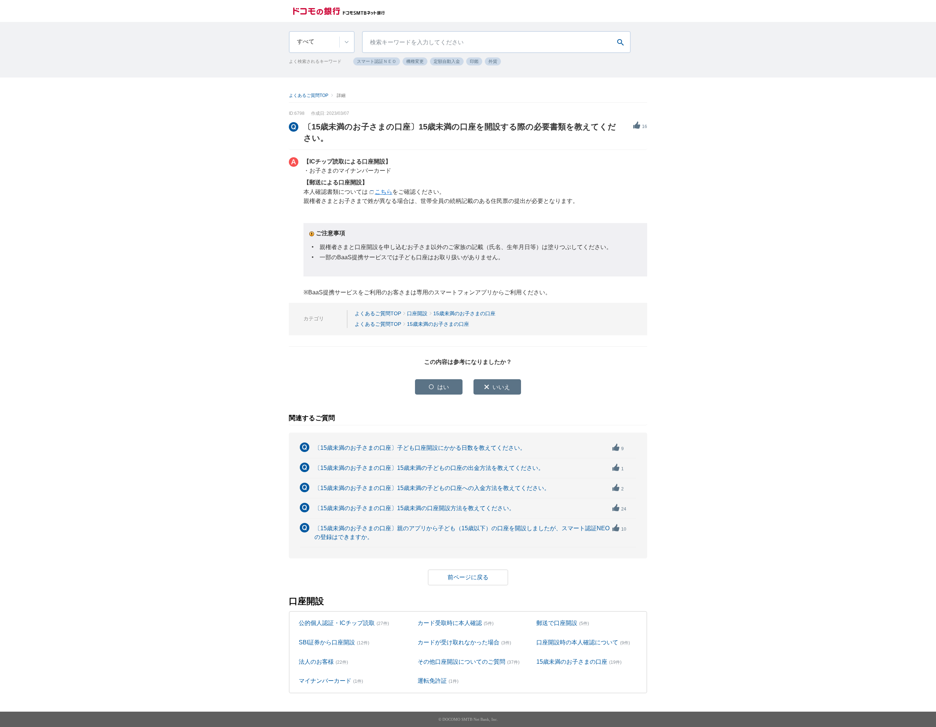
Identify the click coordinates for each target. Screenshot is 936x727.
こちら (383, 192)
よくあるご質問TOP (308, 95)
